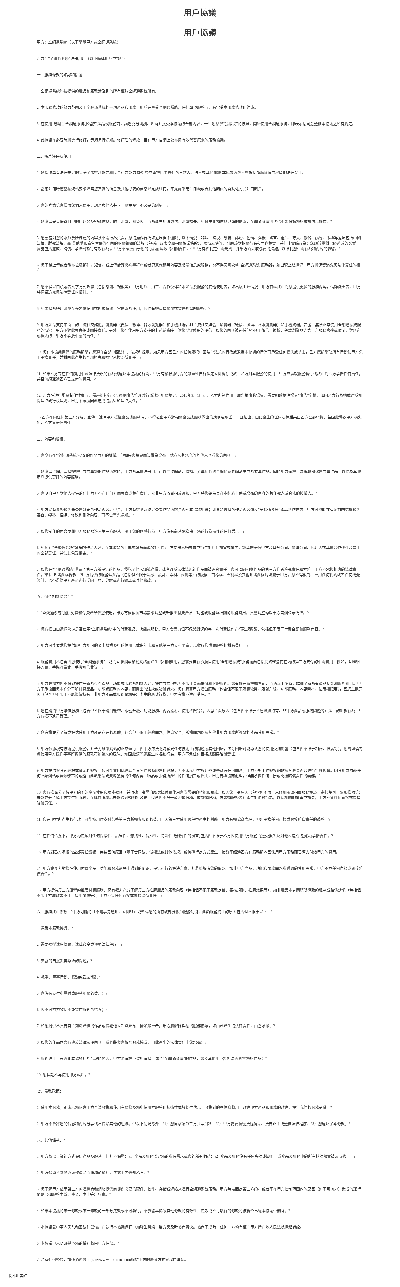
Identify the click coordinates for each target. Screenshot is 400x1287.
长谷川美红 (17, 1276)
